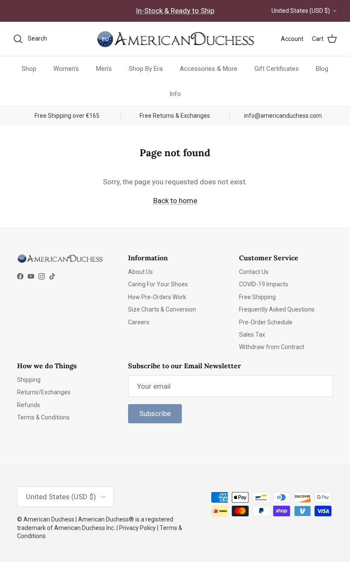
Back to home (175, 200)
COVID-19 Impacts (263, 284)
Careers (138, 322)
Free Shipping (257, 297)
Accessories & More (208, 69)
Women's (66, 69)
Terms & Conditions (43, 417)
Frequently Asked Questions (277, 309)
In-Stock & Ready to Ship (175, 10)
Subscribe (155, 413)
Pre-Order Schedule (265, 322)
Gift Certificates (276, 69)
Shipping (29, 379)
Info (175, 94)
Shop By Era (146, 69)
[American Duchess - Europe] (175, 38)
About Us (140, 271)
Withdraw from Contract (271, 347)
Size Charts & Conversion (162, 309)
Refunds (28, 405)
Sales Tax (252, 334)
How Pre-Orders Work (157, 297)
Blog (322, 69)
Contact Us (253, 271)
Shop (29, 69)
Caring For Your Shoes (158, 284)
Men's (104, 69)
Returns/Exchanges (43, 392)
